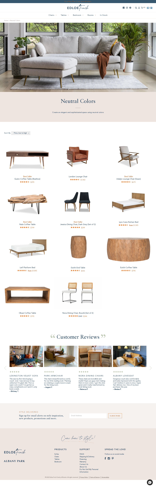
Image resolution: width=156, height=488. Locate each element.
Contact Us (84, 464)
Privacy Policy (84, 477)
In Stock (104, 15)
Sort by (7, 133)
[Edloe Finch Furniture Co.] (78, 5)
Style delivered (28, 412)
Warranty (83, 462)
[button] (150, 482)
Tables (65, 15)
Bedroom (78, 15)
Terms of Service (95, 477)
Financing (83, 459)
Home (6, 20)
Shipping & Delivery (87, 457)
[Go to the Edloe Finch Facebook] (124, 8)
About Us (83, 467)
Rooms (92, 15)
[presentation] (5, 368)
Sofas (56, 454)
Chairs (53, 15)
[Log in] (139, 7)
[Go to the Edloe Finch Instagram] (127, 8)
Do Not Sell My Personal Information (89, 471)
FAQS (82, 454)
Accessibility (105, 477)
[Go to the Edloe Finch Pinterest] (130, 8)
